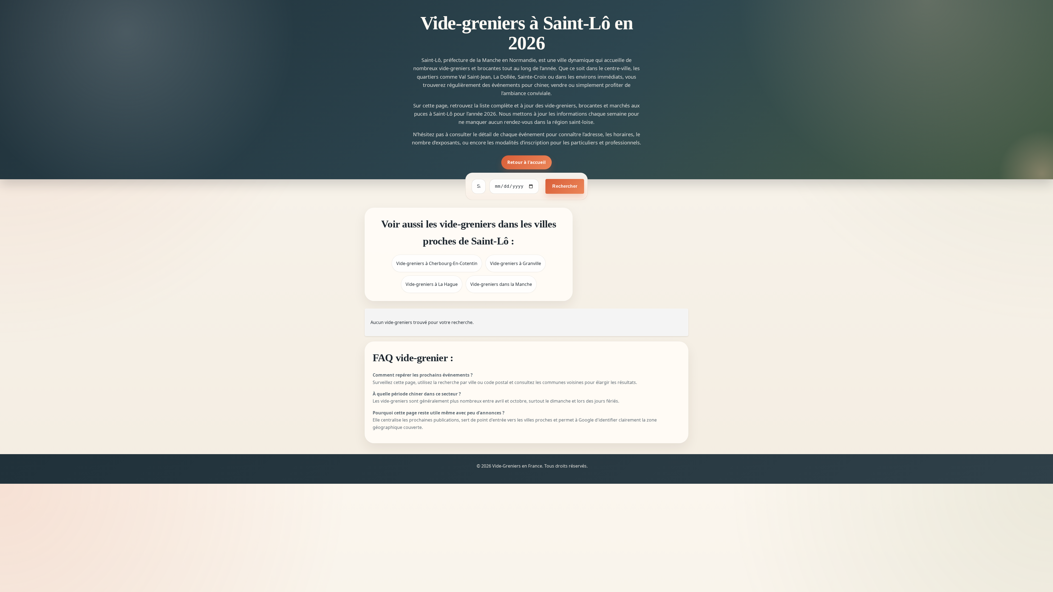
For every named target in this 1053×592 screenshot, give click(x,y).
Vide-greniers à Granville (515, 263)
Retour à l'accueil (526, 162)
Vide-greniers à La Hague (432, 284)
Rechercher (564, 186)
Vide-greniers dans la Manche (501, 284)
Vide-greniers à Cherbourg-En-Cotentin (436, 263)
